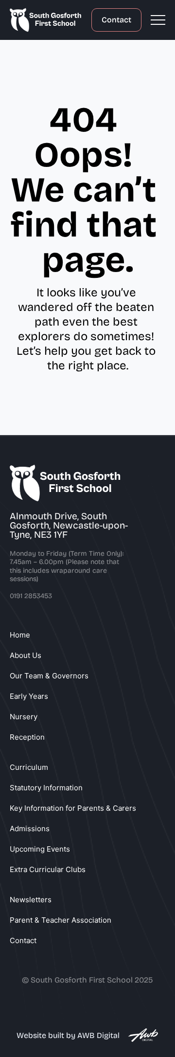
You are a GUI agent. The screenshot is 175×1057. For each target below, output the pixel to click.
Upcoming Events (40, 849)
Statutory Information (46, 787)
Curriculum (29, 767)
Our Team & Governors (49, 675)
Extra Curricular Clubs (48, 869)
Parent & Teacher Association (60, 920)
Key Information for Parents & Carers (73, 808)
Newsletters (31, 899)
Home (20, 634)
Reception (27, 737)
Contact (116, 19)
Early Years (29, 696)
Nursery (23, 716)
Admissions (30, 828)
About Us (25, 655)
